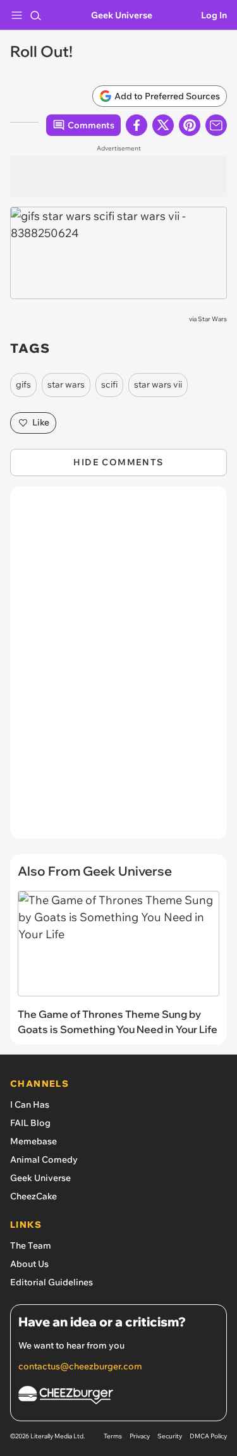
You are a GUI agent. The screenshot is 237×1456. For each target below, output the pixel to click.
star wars (66, 384)
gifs (23, 384)
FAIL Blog (30, 1123)
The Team (30, 1245)
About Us (29, 1263)
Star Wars (212, 319)
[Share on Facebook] (136, 125)
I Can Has (29, 1104)
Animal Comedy (44, 1159)
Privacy (140, 1436)
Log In (214, 15)
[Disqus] (118, 669)
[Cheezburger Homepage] (118, 1397)
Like (40, 422)
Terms (113, 1436)
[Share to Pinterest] (189, 125)
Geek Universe (121, 15)
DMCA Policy (208, 1436)
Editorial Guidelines (51, 1282)
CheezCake (33, 1196)
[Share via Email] (216, 125)
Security (169, 1436)
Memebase (33, 1141)
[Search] (35, 15)
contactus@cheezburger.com (80, 1366)
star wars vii (158, 384)
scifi (109, 384)
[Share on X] (163, 125)
